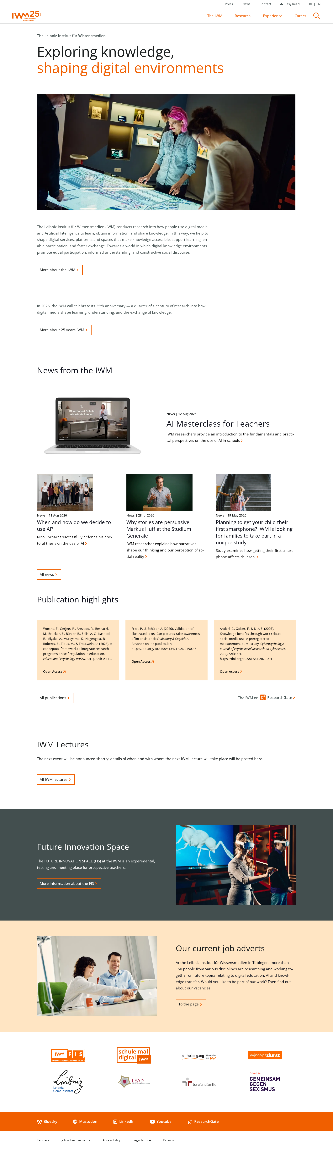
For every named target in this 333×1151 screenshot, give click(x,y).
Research (243, 15)
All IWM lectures (53, 779)
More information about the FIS (67, 883)
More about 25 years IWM (62, 329)
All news (47, 574)
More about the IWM (57, 269)
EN (318, 4)
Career (300, 15)
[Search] (317, 16)
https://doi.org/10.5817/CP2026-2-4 (246, 659)
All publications (53, 697)
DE (311, 4)
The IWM (214, 15)
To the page (188, 1004)
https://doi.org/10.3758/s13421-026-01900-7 (164, 649)
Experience (272, 15)
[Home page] (26, 16)
